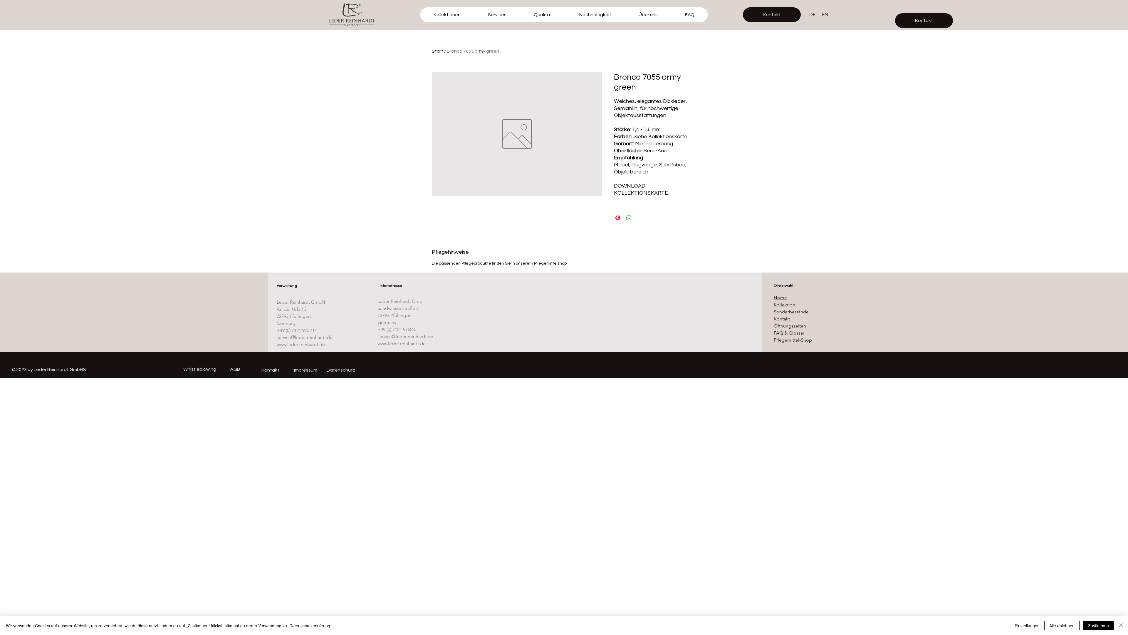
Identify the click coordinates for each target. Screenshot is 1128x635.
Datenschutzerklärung (309, 626)
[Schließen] (1120, 625)
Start (437, 51)
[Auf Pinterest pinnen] (617, 217)
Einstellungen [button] (1027, 626)
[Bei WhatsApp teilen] (628, 217)
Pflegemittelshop (550, 263)
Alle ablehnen (1062, 626)
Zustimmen (1098, 626)
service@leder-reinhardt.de (305, 337)
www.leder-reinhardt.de (301, 344)
